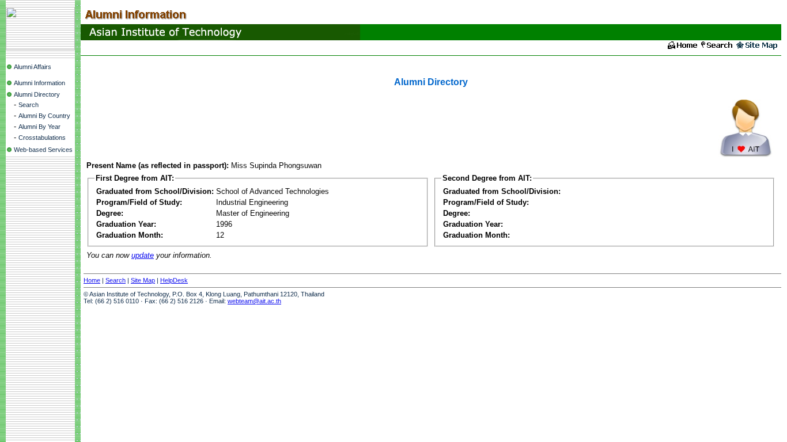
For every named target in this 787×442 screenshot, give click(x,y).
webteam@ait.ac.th (254, 301)
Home (92, 280)
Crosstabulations (42, 137)
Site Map (143, 280)
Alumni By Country (44, 115)
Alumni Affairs (32, 66)
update (142, 255)
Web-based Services (43, 149)
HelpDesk (174, 280)
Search (28, 104)
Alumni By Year (39, 126)
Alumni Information (39, 82)
